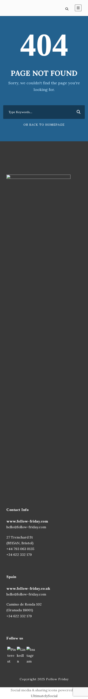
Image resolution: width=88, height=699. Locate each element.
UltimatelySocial (44, 696)
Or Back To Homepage (44, 125)
